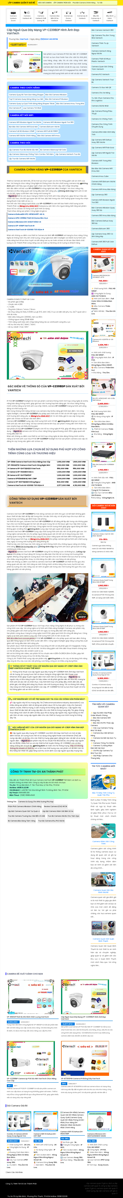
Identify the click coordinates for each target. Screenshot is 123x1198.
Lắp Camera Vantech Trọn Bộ (68, 154)
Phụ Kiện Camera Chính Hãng (84, 3)
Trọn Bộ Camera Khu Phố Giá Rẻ (51, 821)
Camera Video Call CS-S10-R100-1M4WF (103, 535)
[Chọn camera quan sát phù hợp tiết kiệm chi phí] (115, 17)
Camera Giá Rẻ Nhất (100, 106)
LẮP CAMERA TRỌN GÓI (62, 3)
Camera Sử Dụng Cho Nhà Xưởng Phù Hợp (35, 801)
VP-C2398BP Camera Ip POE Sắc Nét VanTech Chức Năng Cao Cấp (31, 1080)
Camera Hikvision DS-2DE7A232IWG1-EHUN (96, 1135)
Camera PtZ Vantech (100, 74)
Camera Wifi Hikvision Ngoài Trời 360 (58, 122)
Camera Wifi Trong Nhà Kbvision (101, 161)
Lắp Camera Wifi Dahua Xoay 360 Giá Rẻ (101, 141)
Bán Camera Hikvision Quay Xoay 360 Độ (103, 209)
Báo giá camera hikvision (56, 94)
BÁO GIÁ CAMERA (45, 3)
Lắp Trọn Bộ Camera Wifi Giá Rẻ (22, 158)
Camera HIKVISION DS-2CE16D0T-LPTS (101, 276)
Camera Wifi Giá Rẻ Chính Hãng (22, 135)
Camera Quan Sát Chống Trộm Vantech (102, 67)
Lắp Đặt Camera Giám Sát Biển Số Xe (58, 811)
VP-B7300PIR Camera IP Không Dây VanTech (80, 1079)
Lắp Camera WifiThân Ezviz (103, 147)
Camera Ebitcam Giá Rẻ (50, 127)
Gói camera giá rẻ (17, 1105)
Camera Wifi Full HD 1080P (47, 131)
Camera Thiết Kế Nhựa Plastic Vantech (101, 60)
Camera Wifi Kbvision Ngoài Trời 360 (103, 201)
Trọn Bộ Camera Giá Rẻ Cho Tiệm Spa (63, 816)
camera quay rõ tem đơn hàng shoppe (26, 94)
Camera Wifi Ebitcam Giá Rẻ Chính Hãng (103, 182)
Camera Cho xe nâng (101, 93)
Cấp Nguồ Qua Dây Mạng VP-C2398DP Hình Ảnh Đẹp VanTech (43, 31)
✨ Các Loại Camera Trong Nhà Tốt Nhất (102, 729)
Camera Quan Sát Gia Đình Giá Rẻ (103, 891)
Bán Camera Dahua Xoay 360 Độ (102, 222)
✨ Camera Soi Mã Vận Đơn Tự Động (103, 739)
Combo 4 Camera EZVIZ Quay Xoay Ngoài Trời (102, 674)
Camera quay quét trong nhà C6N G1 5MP (103, 581)
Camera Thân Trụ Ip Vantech (100, 44)
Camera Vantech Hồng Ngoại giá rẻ (101, 52)
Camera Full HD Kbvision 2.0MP (21, 131)
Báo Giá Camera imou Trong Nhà (70, 103)
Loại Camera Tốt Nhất (32, 108)
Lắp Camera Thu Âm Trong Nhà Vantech (103, 36)
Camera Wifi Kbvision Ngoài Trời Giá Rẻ (25, 122)
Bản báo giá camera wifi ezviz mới (23, 127)
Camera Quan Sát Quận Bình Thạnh (103, 940)
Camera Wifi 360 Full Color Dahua (103, 242)
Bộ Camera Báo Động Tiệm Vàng (21, 821)
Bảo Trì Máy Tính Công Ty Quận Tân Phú (103, 794)
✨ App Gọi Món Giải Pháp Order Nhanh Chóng (101, 714)
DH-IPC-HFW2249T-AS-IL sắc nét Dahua (104, 399)
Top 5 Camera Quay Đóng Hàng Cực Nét (26, 99)
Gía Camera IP (15, 108)
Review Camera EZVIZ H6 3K (55, 806)
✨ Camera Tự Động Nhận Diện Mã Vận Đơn (101, 746)
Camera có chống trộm (102, 119)
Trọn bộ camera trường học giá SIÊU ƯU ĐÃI (26, 816)
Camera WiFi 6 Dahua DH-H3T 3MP (45, 1135)
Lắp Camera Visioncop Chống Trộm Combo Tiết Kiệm (31, 154)
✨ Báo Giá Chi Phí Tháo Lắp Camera (102, 724)
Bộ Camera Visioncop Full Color (53, 150)
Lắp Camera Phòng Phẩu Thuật (102, 112)
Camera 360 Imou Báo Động (103, 215)
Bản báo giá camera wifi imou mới (102, 169)
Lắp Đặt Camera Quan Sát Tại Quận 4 (24, 811)
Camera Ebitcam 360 (101, 228)
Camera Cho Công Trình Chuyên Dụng (102, 125)
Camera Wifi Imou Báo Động (103, 189)
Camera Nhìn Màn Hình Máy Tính (103, 133)
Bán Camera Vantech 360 (103, 30)
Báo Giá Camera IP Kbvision (56, 99)
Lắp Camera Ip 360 (99, 194)
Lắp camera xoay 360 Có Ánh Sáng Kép (102, 235)
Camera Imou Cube (100, 176)
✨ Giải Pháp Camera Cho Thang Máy (101, 756)
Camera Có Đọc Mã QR (101, 87)
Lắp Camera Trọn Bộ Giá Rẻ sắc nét (23, 150)
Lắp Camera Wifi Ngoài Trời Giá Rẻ (103, 154)
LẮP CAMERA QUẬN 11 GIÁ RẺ (21, 2)
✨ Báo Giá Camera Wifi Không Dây (101, 719)
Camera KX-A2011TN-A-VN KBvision (103, 340)
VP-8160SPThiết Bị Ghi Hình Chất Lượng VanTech (28, 1017)
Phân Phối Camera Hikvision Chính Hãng (24, 806)
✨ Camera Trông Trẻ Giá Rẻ (102, 743)
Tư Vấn (99, 3)
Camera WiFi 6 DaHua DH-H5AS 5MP (71, 1133)
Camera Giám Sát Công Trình (103, 842)
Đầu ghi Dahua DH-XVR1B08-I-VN (103, 465)
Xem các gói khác (15, 1172)
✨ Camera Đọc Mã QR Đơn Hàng (102, 734)
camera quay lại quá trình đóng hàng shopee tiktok (31, 103)
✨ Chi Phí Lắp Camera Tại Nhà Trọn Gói (102, 751)
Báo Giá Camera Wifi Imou (48, 135)
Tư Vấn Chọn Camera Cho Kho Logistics (103, 99)
